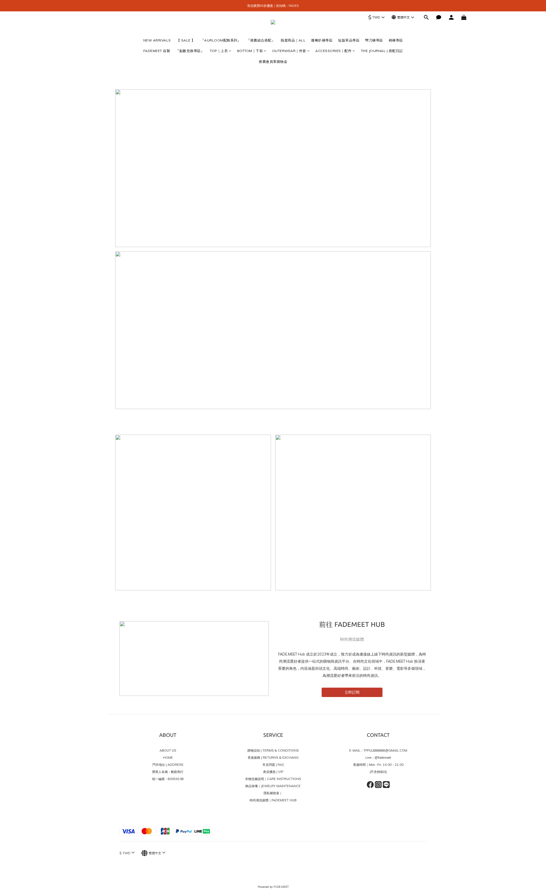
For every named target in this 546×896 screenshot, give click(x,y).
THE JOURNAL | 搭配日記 (382, 51)
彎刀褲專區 (374, 40)
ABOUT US (168, 750)
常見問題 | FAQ (273, 765)
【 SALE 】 (186, 40)
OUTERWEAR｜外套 (289, 51)
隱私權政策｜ (273, 793)
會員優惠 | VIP (273, 772)
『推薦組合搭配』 (261, 40)
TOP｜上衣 (219, 51)
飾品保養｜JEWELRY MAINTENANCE (273, 786)
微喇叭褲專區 (321, 40)
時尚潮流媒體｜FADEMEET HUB (273, 800)
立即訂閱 (352, 692)
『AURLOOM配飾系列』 (221, 40)
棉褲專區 (396, 40)
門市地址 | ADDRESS (167, 765)
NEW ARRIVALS (157, 40)
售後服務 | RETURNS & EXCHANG (273, 758)
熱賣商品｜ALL (293, 40)
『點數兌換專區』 (190, 51)
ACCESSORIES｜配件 (333, 51)
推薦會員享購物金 (273, 61)
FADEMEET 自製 (156, 51)
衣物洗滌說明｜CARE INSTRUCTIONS (273, 779)
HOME (168, 758)
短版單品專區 (348, 40)
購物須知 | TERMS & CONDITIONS (273, 750)
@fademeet (383, 758)
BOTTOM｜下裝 (250, 51)
